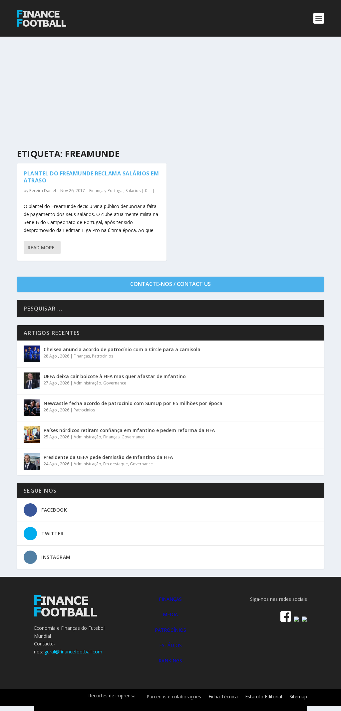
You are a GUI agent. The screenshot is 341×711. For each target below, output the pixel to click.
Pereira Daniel (42, 190)
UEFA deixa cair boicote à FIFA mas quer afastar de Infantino (115, 376)
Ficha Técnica (223, 697)
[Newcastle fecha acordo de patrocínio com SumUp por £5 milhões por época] (32, 407)
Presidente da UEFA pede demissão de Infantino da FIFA (108, 457)
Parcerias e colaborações (174, 697)
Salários (133, 190)
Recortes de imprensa (112, 696)
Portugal (116, 190)
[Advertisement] (170, 86)
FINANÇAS (170, 599)
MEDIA (170, 614)
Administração (87, 383)
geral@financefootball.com (73, 651)
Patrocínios (102, 356)
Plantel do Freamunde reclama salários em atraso (91, 177)
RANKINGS (170, 660)
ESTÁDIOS (170, 645)
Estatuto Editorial (263, 697)
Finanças (97, 190)
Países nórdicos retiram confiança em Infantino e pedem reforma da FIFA (129, 430)
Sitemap (298, 697)
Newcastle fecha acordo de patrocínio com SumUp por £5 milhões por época (133, 403)
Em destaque (115, 464)
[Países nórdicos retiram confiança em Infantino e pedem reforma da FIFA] (32, 434)
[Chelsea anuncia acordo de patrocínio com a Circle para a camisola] (32, 354)
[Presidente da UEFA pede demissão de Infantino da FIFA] (32, 461)
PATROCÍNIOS (170, 630)
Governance (114, 383)
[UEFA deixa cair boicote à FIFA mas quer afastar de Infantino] (32, 380)
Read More (41, 247)
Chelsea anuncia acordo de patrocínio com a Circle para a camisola (122, 349)
